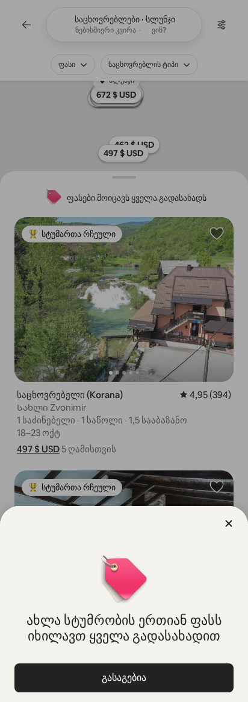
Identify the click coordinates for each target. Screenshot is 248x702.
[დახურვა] (229, 523)
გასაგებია (124, 677)
